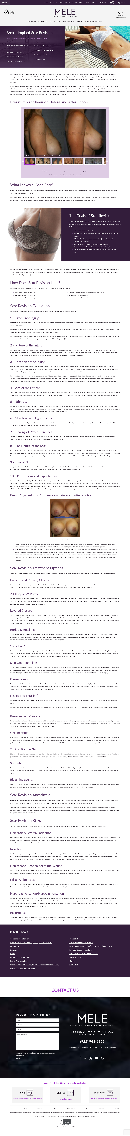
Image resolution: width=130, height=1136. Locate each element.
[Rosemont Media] (72, 1126)
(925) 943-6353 (92, 1041)
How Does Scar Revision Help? (15, 61)
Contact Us (95, 2)
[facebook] (81, 1058)
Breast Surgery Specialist (20, 957)
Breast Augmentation (19, 961)
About (52, 2)
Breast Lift (73, 938)
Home (46, 2)
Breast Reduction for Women (81, 942)
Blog (87, 2)
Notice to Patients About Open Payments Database (31, 942)
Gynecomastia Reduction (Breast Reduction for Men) (90, 946)
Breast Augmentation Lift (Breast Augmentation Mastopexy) (34, 964)
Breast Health (75, 957)
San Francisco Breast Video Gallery (83, 953)
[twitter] (91, 1058)
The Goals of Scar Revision (14, 57)
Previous (23, 161)
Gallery (67, 2)
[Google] (103, 1058)
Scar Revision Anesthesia (42, 55)
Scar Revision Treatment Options (44, 50)
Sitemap (13, 950)
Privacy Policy (15, 946)
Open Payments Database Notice (76, 1116)
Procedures (59, 2)
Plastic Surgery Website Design (63, 1126)
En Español (104, 2)
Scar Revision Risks (40, 59)
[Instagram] (86, 1058)
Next (107, 161)
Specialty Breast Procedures (80, 950)
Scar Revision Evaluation (41, 46)
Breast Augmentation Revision (20, 38)
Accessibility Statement (19, 938)
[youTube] (97, 1058)
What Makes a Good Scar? (14, 52)
